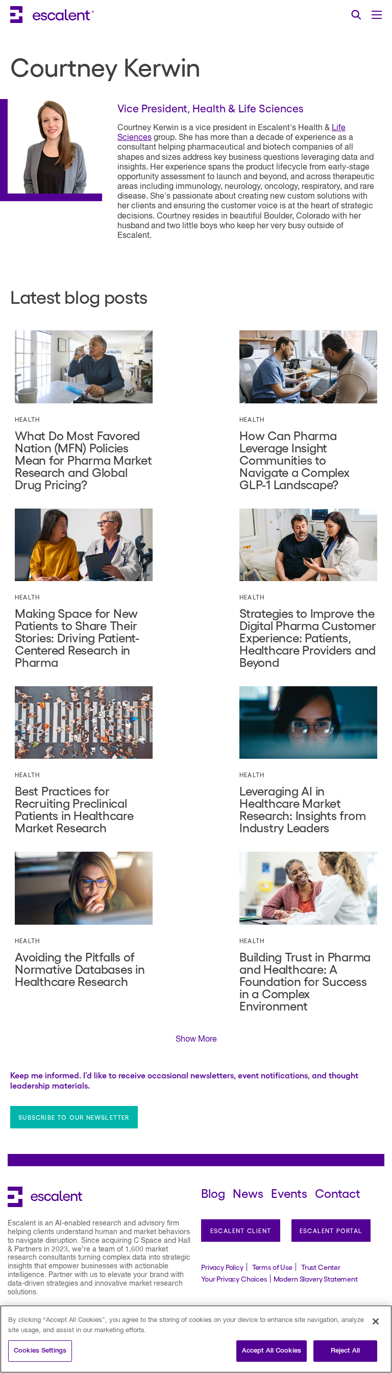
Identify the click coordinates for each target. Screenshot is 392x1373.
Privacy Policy (222, 1267)
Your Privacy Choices (234, 1278)
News (248, 1192)
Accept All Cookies (271, 1350)
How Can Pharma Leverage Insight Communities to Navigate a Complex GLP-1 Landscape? (294, 459)
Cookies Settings (40, 1350)
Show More (196, 1039)
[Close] (375, 1321)
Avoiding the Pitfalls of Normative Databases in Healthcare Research (80, 968)
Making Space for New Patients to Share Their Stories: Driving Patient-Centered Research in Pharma (77, 637)
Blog (213, 1192)
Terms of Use (272, 1267)
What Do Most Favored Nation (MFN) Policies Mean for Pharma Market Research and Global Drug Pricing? (83, 459)
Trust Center (320, 1267)
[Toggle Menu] (377, 15)
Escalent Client (240, 1230)
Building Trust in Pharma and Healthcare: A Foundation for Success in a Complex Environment (305, 981)
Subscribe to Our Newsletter (73, 1117)
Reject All (345, 1350)
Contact (337, 1192)
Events (289, 1192)
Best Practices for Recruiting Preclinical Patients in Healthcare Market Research (74, 808)
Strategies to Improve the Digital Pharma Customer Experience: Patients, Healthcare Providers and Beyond (307, 637)
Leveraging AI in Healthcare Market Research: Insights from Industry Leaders (302, 808)
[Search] (356, 15)
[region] (196, 1339)
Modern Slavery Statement (316, 1278)
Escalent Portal (331, 1230)
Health (27, 419)
